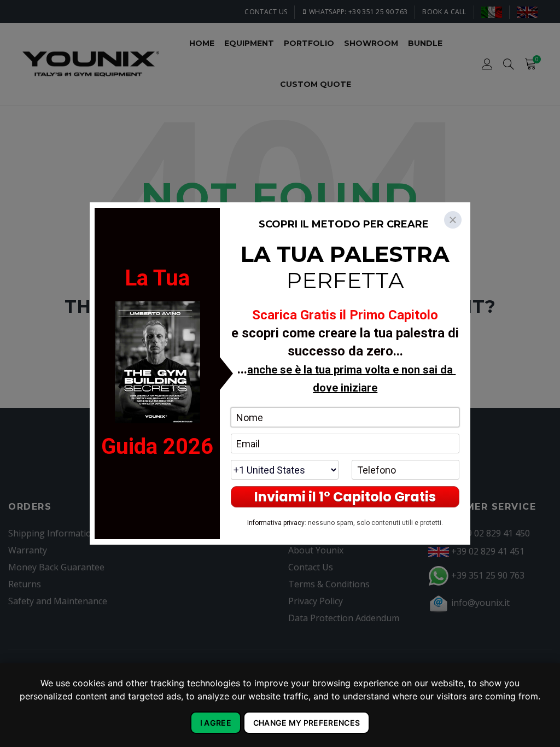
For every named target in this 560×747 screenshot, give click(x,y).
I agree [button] (215, 722)
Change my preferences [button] (306, 722)
